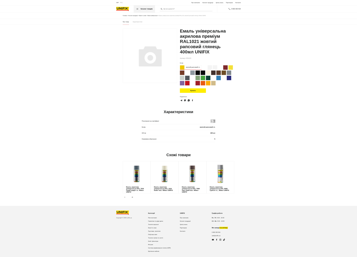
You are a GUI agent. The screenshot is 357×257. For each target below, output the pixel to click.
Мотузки (150, 244)
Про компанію (195, 2)
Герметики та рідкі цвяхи (155, 221)
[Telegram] (181, 100)
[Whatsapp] (188, 100)
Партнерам (229, 2)
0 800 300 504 (236, 9)
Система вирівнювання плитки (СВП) (159, 248)
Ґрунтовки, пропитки (154, 231)
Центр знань (219, 2)
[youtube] (213, 240)
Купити (193, 90)
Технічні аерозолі (153, 224)
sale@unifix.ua (216, 235)
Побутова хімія (152, 234)
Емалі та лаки (152, 228)
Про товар (126, 22)
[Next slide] (132, 197)
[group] (137, 177)
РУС (121, 2)
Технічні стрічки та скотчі (155, 238)
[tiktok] (224, 240)
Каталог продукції (207, 2)
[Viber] (185, 100)
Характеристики (137, 22)
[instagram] (220, 240)
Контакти (238, 2)
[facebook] (192, 100)
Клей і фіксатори (153, 241)
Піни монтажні (152, 217)
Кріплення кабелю (153, 251)
